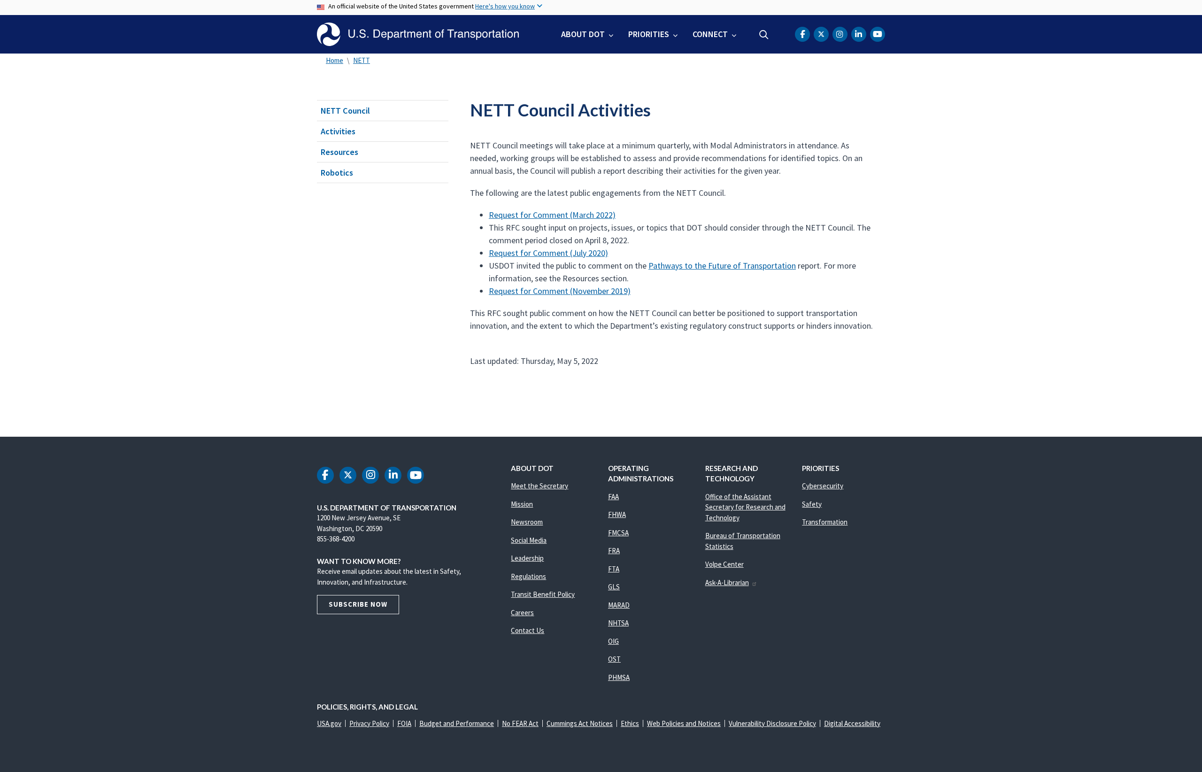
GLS (614, 586)
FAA (613, 496)
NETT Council (345, 110)
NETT (361, 60)
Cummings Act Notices (580, 723)
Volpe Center (724, 564)
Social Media (529, 540)
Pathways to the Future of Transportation (722, 265)
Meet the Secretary (539, 485)
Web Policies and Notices (684, 723)
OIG (613, 641)
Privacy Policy (369, 723)
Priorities (648, 34)
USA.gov (329, 723)
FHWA (617, 514)
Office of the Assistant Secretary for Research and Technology (745, 507)
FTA (613, 568)
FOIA (404, 723)
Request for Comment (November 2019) (560, 291)
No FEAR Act (520, 723)
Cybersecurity (822, 485)
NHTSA (618, 622)
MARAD (619, 605)
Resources (339, 152)
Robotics (337, 172)
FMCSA (618, 532)
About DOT (583, 34)
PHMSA (619, 677)
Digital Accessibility (852, 723)
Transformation (825, 521)
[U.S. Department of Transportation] (418, 34)
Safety (812, 504)
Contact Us (527, 630)
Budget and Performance (456, 723)
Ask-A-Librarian (727, 582)
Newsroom (527, 521)
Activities (338, 131)
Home (334, 60)
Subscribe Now (358, 604)
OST (614, 659)
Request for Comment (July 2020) (548, 252)
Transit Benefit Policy (543, 594)
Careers (522, 612)
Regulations (528, 576)
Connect (710, 34)
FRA (614, 550)
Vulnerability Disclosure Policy (772, 723)
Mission (522, 504)
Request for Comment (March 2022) (552, 214)
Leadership (527, 558)
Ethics (630, 723)
